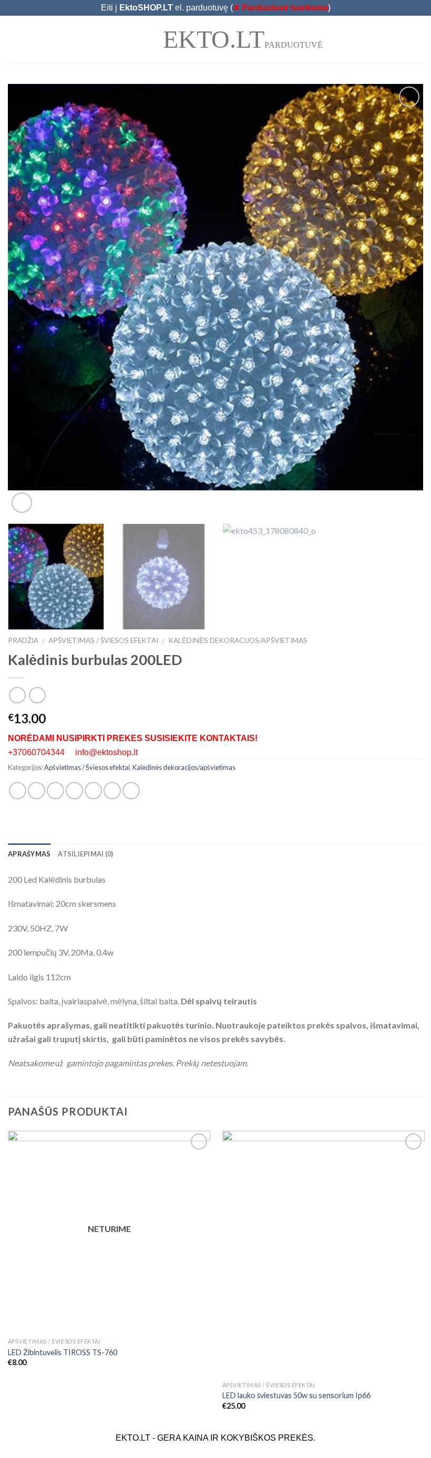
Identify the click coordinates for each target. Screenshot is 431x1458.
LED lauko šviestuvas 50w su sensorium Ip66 (296, 1395)
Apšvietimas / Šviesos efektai (103, 640)
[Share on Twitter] (55, 790)
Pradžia (23, 640)
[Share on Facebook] (36, 790)
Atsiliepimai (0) (85, 854)
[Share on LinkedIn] (131, 790)
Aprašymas (29, 854)
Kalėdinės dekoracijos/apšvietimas (237, 640)
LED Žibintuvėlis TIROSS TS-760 (62, 1352)
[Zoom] (22, 502)
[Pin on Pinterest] (93, 790)
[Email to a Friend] (74, 790)
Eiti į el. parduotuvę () (216, 7)
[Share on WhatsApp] (17, 790)
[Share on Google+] (112, 790)
